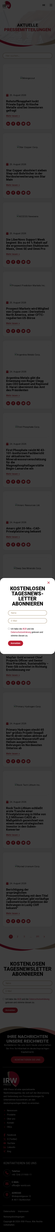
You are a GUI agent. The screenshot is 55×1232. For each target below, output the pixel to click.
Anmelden (15, 643)
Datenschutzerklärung (21, 632)
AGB (25, 629)
